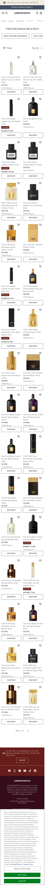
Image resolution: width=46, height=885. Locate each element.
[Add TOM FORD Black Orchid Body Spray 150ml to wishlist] (18, 478)
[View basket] (41, 13)
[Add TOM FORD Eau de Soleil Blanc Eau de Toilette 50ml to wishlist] (40, 687)
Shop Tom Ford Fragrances (15, 36)
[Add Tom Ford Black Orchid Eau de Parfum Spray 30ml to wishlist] (18, 436)
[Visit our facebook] (9, 770)
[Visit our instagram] (19, 770)
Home (3, 21)
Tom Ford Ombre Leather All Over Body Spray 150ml (10, 332)
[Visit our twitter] (14, 770)
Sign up (22, 760)
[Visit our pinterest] (35, 770)
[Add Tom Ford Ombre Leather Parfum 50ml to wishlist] (18, 142)
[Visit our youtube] (24, 770)
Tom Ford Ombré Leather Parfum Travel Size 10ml (10, 288)
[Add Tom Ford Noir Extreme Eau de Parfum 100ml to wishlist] (40, 478)
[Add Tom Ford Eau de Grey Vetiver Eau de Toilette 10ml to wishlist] (18, 57)
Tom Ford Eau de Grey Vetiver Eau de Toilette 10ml (10, 79)
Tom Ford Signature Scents (22, 29)
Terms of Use (28, 864)
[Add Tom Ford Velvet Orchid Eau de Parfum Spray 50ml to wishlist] (40, 603)
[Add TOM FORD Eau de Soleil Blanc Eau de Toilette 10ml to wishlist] (40, 560)
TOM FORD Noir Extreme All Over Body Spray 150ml (32, 458)
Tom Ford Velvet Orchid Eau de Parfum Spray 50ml (33, 626)
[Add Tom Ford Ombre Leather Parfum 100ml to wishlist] (40, 142)
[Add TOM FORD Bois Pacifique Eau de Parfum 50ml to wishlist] (18, 603)
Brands (10, 21)
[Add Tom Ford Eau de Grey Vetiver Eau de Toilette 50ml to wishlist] (40, 57)
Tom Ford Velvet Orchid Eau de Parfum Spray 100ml (33, 417)
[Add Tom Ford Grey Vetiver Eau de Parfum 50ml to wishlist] (18, 517)
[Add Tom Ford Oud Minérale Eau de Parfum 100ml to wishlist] (18, 687)
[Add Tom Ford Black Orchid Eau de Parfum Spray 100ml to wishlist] (18, 394)
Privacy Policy (15, 864)
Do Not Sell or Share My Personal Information (22, 802)
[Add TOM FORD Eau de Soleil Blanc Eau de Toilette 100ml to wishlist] (18, 183)
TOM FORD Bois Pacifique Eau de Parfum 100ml (8, 247)
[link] (37, 13)
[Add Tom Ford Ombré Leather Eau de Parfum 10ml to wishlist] (18, 99)
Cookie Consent (22, 799)
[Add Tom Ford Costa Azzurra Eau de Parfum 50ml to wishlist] (18, 645)
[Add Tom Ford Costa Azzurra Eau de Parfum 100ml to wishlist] (18, 353)
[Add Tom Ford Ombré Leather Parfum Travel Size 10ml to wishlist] (18, 266)
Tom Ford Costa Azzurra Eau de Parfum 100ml (10, 375)
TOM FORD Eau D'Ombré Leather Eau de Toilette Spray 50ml (32, 667)
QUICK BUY (11, 92)
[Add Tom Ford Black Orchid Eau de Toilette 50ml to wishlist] (40, 517)
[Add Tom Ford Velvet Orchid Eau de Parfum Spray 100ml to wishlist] (40, 394)
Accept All (22, 881)
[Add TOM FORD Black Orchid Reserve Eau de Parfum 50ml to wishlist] (40, 266)
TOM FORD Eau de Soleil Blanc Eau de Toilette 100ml (9, 205)
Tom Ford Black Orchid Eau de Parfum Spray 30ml (10, 458)
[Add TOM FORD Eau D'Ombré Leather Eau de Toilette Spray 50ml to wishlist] (40, 645)
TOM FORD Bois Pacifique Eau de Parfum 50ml (8, 626)
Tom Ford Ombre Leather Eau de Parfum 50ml (32, 205)
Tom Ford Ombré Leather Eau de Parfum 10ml (10, 121)
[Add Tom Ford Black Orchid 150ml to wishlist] (40, 99)
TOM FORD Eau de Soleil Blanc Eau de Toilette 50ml (31, 709)
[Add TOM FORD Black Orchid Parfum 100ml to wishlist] (40, 309)
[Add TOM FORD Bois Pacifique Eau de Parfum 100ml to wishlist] (18, 224)
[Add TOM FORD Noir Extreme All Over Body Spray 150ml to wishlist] (40, 436)
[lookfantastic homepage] (22, 13)
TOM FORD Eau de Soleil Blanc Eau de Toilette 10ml (31, 582)
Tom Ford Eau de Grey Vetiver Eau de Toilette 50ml (32, 79)
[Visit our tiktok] (30, 770)
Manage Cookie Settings (22, 868)
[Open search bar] (6, 13)
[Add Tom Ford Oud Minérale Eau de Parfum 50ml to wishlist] (18, 560)
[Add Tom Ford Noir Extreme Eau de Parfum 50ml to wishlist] (40, 353)
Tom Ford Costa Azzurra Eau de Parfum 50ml (10, 667)
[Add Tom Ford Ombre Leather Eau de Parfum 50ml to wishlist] (40, 183)
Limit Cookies (22, 875)
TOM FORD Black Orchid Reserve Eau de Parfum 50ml (32, 288)
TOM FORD (20, 21)
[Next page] (28, 731)
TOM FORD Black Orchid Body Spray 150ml (9, 500)
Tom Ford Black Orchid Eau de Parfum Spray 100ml (10, 417)
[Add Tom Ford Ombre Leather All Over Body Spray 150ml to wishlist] (18, 309)
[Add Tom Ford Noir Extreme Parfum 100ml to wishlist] (40, 224)
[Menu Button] (2, 13)
